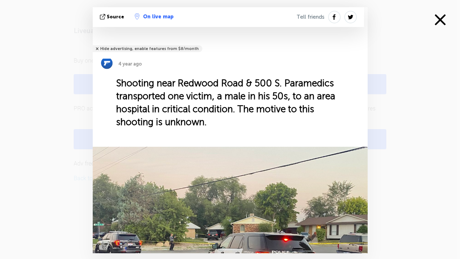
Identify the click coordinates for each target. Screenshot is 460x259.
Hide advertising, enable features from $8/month (149, 48)
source (115, 16)
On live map (158, 17)
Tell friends (310, 17)
